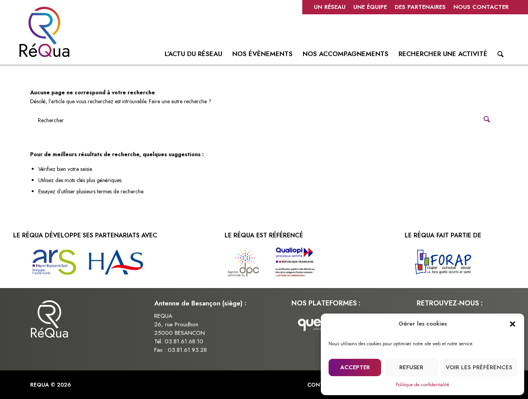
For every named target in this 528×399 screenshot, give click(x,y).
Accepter (355, 367)
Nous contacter (481, 7)
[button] (512, 324)
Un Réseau (330, 7)
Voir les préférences (479, 367)
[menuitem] (329, 7)
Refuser (411, 367)
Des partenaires (420, 7)
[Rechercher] (500, 55)
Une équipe (370, 7)
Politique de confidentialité (422, 384)
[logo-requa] (44, 32)
